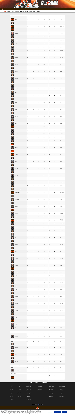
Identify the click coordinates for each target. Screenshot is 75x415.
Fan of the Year (51, 389)
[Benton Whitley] (12, 306)
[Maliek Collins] (12, 336)
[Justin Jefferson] (12, 147)
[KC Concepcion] (12, 71)
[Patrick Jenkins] (12, 154)
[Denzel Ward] (12, 289)
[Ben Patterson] (12, 220)
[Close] (74, 412)
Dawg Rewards (51, 396)
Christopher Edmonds (17, 88)
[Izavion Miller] (12, 206)
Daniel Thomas (16, 272)
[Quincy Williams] (12, 310)
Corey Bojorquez (16, 33)
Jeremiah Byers (16, 57)
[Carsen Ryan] (12, 237)
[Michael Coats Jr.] (12, 68)
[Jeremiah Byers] (12, 57)
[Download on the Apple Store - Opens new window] (34, 404)
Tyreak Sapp (16, 251)
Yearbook (12, 399)
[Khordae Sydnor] (12, 261)
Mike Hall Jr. (16, 123)
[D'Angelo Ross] (12, 230)
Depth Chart (11, 389)
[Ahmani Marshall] (12, 185)
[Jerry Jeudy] (12, 161)
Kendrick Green (16, 347)
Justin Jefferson (16, 147)
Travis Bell (16, 26)
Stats (11, 393)
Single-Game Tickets (28, 386)
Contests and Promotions (51, 386)
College (60, 16)
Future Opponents (40, 389)
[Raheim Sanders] (12, 244)
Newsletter (61, 392)
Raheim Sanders (16, 244)
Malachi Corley (16, 78)
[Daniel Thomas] (12, 272)
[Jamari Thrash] (12, 361)
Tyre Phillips (16, 223)
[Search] (59, 9)
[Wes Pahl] (12, 216)
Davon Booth (16, 40)
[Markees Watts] (12, 377)
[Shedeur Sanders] (12, 248)
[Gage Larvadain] (12, 178)
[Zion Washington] (12, 293)
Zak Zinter (16, 327)
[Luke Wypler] (12, 324)
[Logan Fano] (12, 102)
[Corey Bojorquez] (12, 33)
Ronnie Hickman (16, 133)
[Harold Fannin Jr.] (12, 99)
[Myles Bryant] (12, 50)
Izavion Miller (16, 206)
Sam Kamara (16, 175)
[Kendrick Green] (12, 347)
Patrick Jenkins (16, 154)
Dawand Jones (16, 168)
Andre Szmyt (16, 265)
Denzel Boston (16, 43)
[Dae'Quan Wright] (12, 320)
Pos (33, 16)
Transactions (11, 392)
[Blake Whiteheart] (12, 303)
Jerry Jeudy (16, 161)
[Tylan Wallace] (12, 286)
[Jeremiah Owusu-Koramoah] (12, 370)
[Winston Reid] (12, 227)
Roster (11, 386)
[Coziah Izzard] (12, 144)
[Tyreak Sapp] (12, 251)
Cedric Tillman (16, 275)
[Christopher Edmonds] (12, 88)
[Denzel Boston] (12, 43)
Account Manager (29, 389)
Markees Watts (16, 377)
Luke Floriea (16, 109)
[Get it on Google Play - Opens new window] (40, 405)
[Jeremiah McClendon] (12, 192)
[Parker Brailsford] (12, 47)
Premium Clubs (29, 392)
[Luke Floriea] (12, 109)
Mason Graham (16, 116)
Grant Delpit (16, 85)
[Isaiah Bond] (12, 36)
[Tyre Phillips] (12, 223)
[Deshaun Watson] (12, 296)
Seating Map (28, 393)
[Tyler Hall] (12, 126)
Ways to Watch (19, 396)
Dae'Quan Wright (16, 320)
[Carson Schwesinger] (12, 255)
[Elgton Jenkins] (12, 151)
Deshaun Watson (16, 296)
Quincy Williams (16, 310)
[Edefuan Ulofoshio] (12, 279)
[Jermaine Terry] (12, 268)
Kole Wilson (16, 313)
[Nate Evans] (12, 95)
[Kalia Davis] (12, 81)
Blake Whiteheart (16, 303)
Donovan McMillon (17, 199)
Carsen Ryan (16, 237)
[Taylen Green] (12, 119)
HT (38, 16)
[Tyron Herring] (12, 351)
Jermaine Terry (16, 268)
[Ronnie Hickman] (12, 133)
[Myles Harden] (12, 130)
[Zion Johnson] (12, 165)
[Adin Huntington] (12, 140)
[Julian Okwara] (12, 213)
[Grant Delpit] (12, 85)
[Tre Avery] (12, 19)
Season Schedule (40, 386)
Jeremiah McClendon (17, 192)
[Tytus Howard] (12, 137)
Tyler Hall (16, 126)
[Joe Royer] (12, 234)
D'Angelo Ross (16, 230)
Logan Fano (16, 102)
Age (49, 16)
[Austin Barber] (12, 23)
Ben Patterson (16, 220)
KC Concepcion (16, 71)
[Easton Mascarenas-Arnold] (12, 189)
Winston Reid (16, 227)
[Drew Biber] (12, 29)
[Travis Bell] (12, 26)
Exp (54, 16)
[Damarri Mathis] (12, 354)
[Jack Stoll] (12, 358)
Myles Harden (16, 130)
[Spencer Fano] (12, 106)
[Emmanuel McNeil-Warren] (12, 203)
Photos (20, 389)
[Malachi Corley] (12, 78)
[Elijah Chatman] (12, 64)
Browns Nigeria (61, 389)
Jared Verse (16, 282)
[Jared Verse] (12, 282)
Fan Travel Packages (28, 399)
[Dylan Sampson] (12, 241)
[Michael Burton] (12, 54)
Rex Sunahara (16, 258)
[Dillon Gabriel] (12, 113)
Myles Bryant (16, 50)
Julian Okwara (16, 213)
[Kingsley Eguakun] (12, 92)
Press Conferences (19, 393)
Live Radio (19, 392)
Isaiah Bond (16, 36)
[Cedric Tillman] (12, 275)
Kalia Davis (16, 81)
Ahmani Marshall (16, 185)
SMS (61, 393)
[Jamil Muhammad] (12, 210)
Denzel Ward (16, 289)
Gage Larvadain (16, 178)
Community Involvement (62, 386)
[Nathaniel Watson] (12, 300)
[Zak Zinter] (12, 327)
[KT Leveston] (12, 182)
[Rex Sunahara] (12, 258)
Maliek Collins (16, 336)
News (19, 386)
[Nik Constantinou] (12, 75)
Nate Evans (16, 95)
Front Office (11, 396)
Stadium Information (61, 396)
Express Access (28, 396)
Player (12, 16)
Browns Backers (51, 392)
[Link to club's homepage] (2, 9)
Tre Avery (16, 19)
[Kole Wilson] (12, 313)
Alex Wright (16, 317)
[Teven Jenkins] (12, 158)
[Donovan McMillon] (12, 199)
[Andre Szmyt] (12, 265)
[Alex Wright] (12, 317)
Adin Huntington (16, 140)
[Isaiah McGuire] (12, 196)
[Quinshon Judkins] (12, 171)
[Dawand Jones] (12, 168)
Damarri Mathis (16, 354)
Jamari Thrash (16, 361)
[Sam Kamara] (12, 175)
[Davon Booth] (12, 40)
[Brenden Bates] (12, 344)
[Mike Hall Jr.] (12, 123)
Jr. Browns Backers (51, 393)
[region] (37, 412)
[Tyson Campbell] (12, 61)
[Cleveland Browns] (37, 408)
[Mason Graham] (12, 116)
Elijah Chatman (16, 64)
